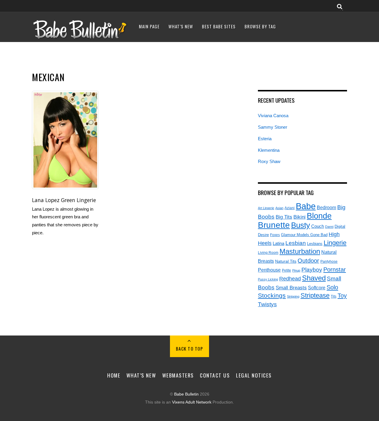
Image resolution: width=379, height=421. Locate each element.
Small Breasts (291, 288)
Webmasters (178, 375)
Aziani (290, 208)
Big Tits (284, 217)
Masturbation (300, 251)
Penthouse (269, 269)
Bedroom (326, 207)
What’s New (180, 26)
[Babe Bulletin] (80, 37)
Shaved (314, 278)
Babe (306, 206)
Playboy (311, 270)
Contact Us (215, 375)
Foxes (275, 235)
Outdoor (308, 260)
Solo (332, 287)
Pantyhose (329, 261)
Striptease (315, 295)
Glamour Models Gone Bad (304, 235)
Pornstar (334, 269)
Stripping (293, 296)
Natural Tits (285, 261)
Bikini (299, 217)
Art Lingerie (266, 208)
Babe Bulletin (186, 394)
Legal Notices (254, 375)
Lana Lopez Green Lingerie (64, 200)
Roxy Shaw (269, 161)
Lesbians (314, 243)
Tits (333, 296)
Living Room (268, 252)
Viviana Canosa (273, 115)
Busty (300, 225)
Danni (329, 226)
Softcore (316, 287)
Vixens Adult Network (191, 402)
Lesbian (295, 243)
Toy (342, 295)
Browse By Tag (260, 26)
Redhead (290, 278)
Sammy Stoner (272, 127)
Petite (286, 270)
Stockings (272, 295)
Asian (279, 208)
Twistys (267, 304)
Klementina (269, 150)
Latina (278, 243)
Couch (317, 226)
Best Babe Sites (219, 26)
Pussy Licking (268, 279)
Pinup (296, 270)
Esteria (265, 138)
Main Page (149, 26)
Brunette (274, 225)
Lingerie (335, 242)
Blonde (319, 216)
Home (113, 375)
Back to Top (189, 348)
